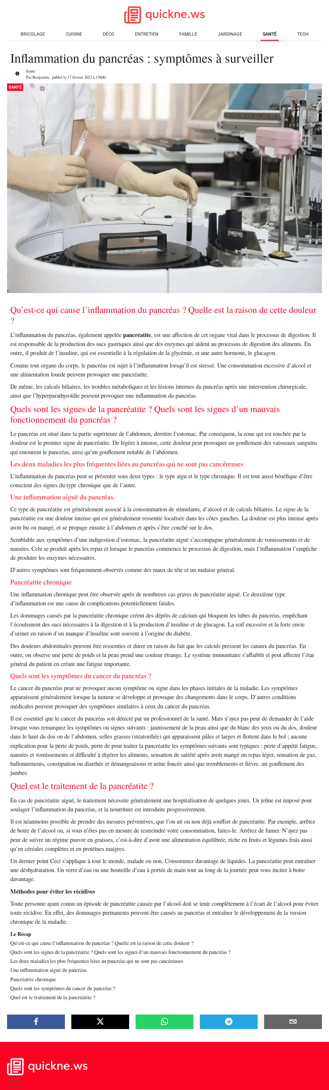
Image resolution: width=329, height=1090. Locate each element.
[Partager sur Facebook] (36, 1022)
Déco (108, 34)
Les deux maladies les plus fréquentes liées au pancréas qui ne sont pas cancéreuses (96, 961)
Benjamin (40, 77)
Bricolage (33, 34)
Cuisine (74, 34)
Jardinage (230, 34)
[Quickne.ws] (47, 1073)
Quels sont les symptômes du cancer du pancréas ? (62, 988)
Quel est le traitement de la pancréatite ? (52, 997)
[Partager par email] (293, 1022)
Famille (188, 34)
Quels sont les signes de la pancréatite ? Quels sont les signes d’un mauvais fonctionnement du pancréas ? (120, 952)
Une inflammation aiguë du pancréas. (49, 969)
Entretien (146, 34)
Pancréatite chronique (33, 979)
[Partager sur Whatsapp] (164, 1022)
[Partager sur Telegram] (229, 1022)
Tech (302, 34)
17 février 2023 (79, 77)
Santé (270, 34)
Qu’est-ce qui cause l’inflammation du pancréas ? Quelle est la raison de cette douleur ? (101, 943)
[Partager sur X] (100, 1022)
